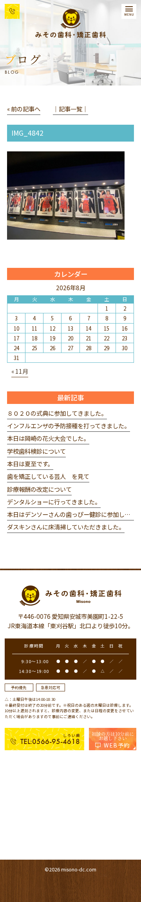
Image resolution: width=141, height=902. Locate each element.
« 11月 (19, 371)
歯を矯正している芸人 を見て (48, 476)
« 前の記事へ (23, 108)
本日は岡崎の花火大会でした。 (48, 438)
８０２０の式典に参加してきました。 (57, 413)
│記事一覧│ (70, 108)
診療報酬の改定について (39, 489)
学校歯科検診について (36, 451)
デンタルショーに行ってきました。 (54, 501)
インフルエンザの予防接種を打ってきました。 (68, 425)
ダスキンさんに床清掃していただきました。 (66, 526)
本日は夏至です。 (30, 463)
